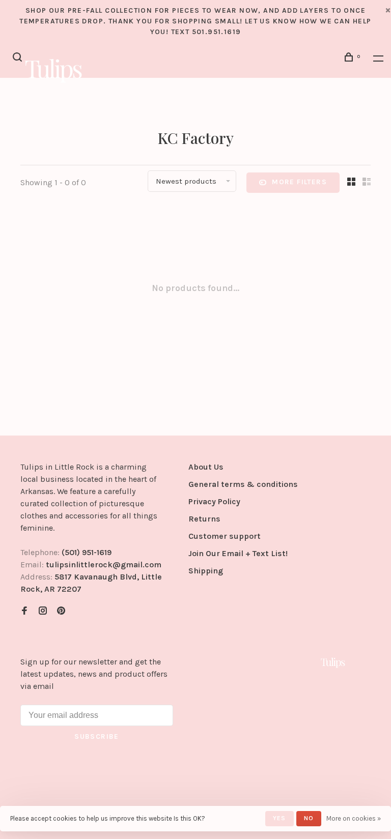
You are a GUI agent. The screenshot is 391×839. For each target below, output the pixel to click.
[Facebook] (24, 611)
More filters (299, 182)
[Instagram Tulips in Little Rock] (43, 611)
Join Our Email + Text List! (238, 553)
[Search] (19, 58)
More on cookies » (353, 818)
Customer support (224, 536)
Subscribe (96, 736)
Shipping (205, 570)
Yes (279, 818)
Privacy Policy (214, 501)
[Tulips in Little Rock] (333, 662)
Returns (204, 519)
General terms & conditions (243, 484)
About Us (206, 467)
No (309, 818)
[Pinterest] (61, 611)
